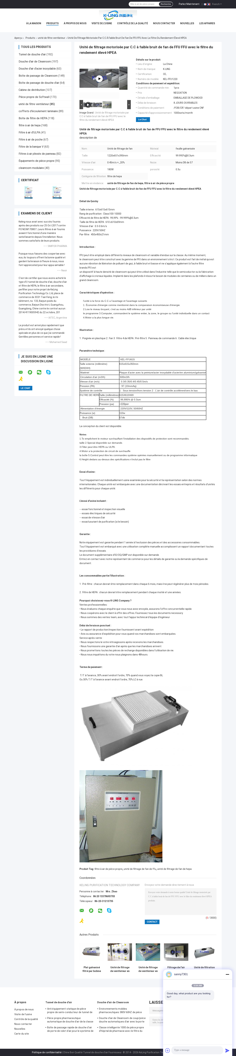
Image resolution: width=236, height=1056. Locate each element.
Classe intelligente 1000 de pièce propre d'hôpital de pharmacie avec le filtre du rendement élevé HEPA (121, 1029)
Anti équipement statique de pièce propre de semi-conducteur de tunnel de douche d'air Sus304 (69, 1011)
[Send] (227, 1050)
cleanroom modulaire (31, 168)
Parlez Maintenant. (189, 4)
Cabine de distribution (32, 90)
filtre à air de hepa (29, 125)
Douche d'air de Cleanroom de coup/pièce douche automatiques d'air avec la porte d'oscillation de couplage (122, 1020)
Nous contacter (164, 23)
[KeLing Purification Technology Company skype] (50, 372)
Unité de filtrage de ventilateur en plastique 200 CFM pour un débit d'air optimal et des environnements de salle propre (119, 969)
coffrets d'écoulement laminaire (38, 111)
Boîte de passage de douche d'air (39, 82)
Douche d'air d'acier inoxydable (37, 68)
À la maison (33, 23)
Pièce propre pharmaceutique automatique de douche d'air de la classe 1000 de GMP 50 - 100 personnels (70, 1020)
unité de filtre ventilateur (51, 38)
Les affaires (207, 23)
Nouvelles (187, 23)
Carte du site (21, 1033)
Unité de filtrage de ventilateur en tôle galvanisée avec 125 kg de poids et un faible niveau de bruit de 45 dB (148, 969)
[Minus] (227, 974)
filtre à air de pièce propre (108, 869)
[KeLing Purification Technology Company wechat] (41, 372)
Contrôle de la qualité (132, 23)
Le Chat (142, 119)
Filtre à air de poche (31, 139)
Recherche (166, 4)
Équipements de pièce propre (36, 160)
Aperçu (18, 38)
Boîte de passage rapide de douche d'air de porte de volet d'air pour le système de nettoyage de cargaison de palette (70, 1029)
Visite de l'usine (102, 23)
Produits (52, 23)
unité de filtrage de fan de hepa (174, 869)
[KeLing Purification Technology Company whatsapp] (32, 372)
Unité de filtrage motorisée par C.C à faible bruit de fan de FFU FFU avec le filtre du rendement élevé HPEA (104, 116)
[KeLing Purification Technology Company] (118, 15)
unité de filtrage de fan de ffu (140, 869)
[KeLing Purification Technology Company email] (23, 372)
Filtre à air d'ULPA (29, 132)
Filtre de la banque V (31, 146)
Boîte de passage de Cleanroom (38, 75)
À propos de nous (75, 23)
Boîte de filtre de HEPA (33, 118)
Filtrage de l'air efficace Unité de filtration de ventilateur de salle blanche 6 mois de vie (176, 969)
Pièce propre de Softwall (34, 97)
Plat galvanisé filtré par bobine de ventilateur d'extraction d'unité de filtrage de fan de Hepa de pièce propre (91, 969)
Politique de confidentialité (47, 1052)
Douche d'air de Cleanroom (35, 61)
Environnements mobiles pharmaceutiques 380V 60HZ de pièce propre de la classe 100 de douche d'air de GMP (121, 1011)
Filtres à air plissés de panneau (37, 153)
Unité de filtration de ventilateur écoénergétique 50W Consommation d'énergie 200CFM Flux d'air (204, 969)
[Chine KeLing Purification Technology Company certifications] (28, 192)
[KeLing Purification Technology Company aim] (23, 379)
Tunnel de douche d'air (32, 54)
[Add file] (167, 1050)
